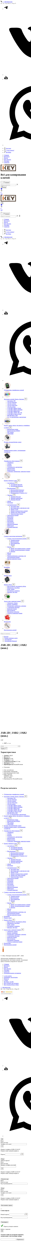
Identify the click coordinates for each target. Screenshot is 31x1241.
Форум (6, 158)
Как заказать (7, 159)
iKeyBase (8, 152)
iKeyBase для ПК (9, 981)
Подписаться (20, 1239)
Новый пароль (5, 1214)
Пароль (3, 1154)
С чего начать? (10, 150)
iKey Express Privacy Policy (11, 984)
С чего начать (8, 976)
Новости (6, 979)
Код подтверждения (6, 1183)
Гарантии (6, 162)
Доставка (6, 161)
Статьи (6, 980)
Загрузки (8, 148)
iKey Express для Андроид (11, 983)
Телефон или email (6, 1144)
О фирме (6, 155)
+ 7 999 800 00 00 (7, 2)
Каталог (7, 182)
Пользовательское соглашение (12, 973)
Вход (4, 187)
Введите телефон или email (8, 1165)
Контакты (7, 156)
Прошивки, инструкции (11, 977)
